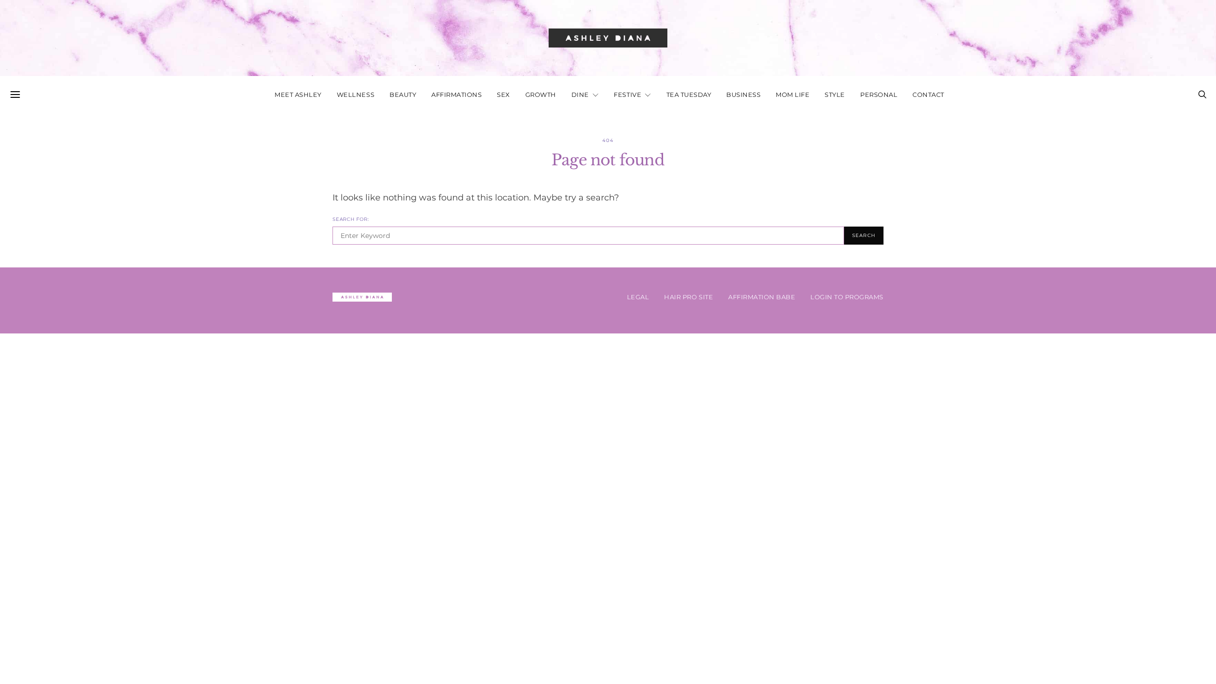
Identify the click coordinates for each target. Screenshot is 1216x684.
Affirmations (456, 94)
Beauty (403, 94)
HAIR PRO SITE (688, 297)
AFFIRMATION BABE (761, 297)
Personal (878, 94)
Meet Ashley (298, 94)
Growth (540, 94)
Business (743, 94)
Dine (580, 94)
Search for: (350, 219)
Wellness (355, 94)
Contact (928, 94)
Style (835, 94)
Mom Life (792, 94)
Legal (638, 297)
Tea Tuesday (689, 94)
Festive (627, 94)
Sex (503, 94)
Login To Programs (847, 297)
